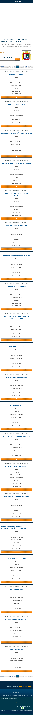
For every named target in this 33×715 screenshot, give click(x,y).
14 (31, 66)
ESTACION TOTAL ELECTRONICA (16, 466)
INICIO (2, 66)
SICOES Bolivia (23, 711)
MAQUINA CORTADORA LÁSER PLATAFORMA (16, 133)
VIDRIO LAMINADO (16, 649)
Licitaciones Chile (19, 710)
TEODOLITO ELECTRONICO (16, 286)
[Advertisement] (16, 19)
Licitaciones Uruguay (27, 710)
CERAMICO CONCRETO (16, 347)
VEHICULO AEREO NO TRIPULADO (16, 619)
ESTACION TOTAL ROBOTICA (16, 559)
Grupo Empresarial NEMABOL (22, 702)
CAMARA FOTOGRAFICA (16, 104)
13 (28, 66)
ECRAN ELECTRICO (16, 589)
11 (23, 66)
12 (26, 66)
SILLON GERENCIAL (16, 406)
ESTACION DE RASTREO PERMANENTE (16, 256)
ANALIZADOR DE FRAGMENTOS (16, 225)
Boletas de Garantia (24, 713)
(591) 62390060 (27, 708)
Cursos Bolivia (17, 713)
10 (20, 66)
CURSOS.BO (10, 713)
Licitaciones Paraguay (5, 711)
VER (16, 97)
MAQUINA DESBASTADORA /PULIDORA (16, 436)
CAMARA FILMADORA (16, 74)
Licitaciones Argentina (15, 711)
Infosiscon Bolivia (11, 710)
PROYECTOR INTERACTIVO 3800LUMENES (16, 163)
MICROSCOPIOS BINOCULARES (16, 377)
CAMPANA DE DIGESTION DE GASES (16, 496)
